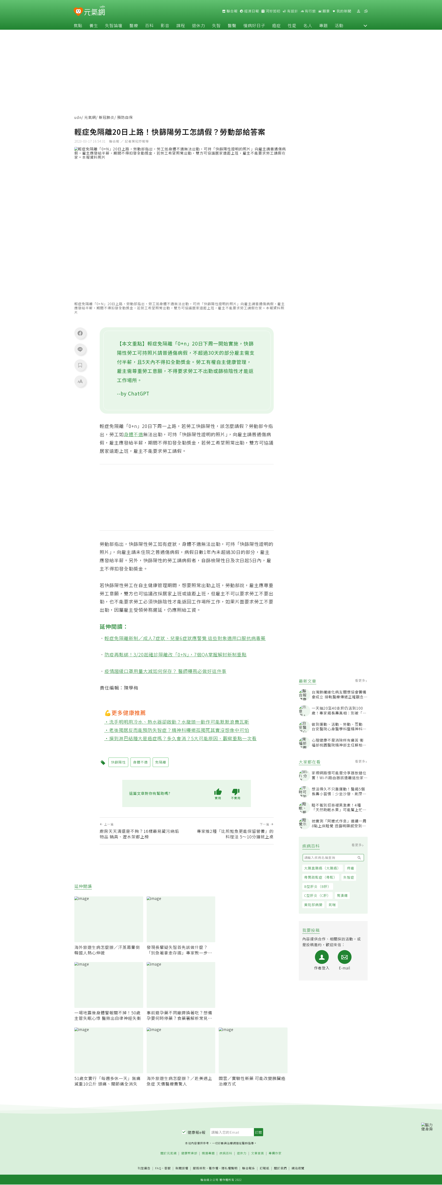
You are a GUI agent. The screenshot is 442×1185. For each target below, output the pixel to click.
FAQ (158, 1168)
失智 (216, 25)
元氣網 (90, 117)
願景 (326, 11)
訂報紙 (264, 1168)
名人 (307, 25)
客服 (167, 1168)
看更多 (360, 680)
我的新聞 (343, 11)
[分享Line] (80, 349)
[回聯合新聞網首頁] (78, 11)
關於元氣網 (168, 1153)
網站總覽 (297, 1168)
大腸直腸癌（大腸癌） (322, 868)
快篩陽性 (118, 762)
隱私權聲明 (229, 1168)
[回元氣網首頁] (94, 11)
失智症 (348, 877)
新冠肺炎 (106, 117)
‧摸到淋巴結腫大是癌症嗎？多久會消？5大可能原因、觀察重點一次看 (180, 738)
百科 (149, 25)
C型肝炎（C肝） (317, 895)
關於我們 (280, 1168)
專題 (323, 25)
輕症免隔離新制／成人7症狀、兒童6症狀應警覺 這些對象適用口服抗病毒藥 (185, 638)
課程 (180, 25)
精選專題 (208, 1153)
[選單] (366, 11)
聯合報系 (248, 1168)
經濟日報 (251, 11)
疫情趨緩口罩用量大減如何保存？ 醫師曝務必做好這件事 (166, 671)
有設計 (292, 11)
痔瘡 (350, 868)
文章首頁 (257, 1153)
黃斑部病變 (313, 904)
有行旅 (310, 11)
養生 (93, 25)
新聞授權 (181, 1168)
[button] (365, 25)
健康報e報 (197, 1132)
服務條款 (199, 1168)
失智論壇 (113, 25)
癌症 (276, 25)
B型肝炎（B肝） (317, 886)
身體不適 (133, 434)
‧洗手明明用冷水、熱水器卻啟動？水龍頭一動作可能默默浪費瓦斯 (176, 721)
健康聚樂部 (189, 1153)
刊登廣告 (144, 1168)
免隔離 (160, 762)
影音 (165, 25)
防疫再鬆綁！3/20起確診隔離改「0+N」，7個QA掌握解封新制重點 (176, 654)
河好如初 (272, 11)
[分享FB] (80, 333)
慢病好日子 (254, 25)
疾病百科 (225, 1153)
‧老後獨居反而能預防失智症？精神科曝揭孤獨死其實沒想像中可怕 (176, 730)
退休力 (198, 25)
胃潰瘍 (342, 895)
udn (77, 117)
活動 (339, 25)
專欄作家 (275, 1153)
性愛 (292, 25)
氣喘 (332, 904)
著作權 (213, 1168)
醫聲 (232, 25)
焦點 (78, 25)
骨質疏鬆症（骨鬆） (320, 877)
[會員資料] (358, 11)
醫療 (133, 25)
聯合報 (232, 11)
